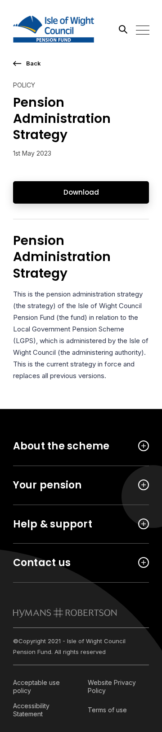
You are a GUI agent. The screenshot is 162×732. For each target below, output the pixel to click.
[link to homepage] (65, 612)
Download (81, 192)
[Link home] (53, 29)
